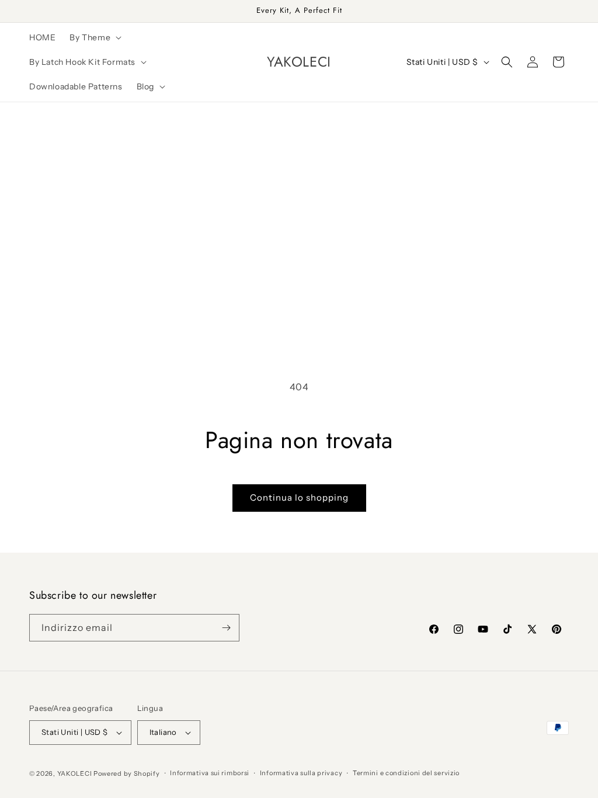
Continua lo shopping (299, 497)
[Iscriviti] (226, 627)
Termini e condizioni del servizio (406, 773)
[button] (94, 37)
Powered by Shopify (126, 773)
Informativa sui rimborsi (209, 773)
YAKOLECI (74, 773)
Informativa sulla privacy (301, 773)
